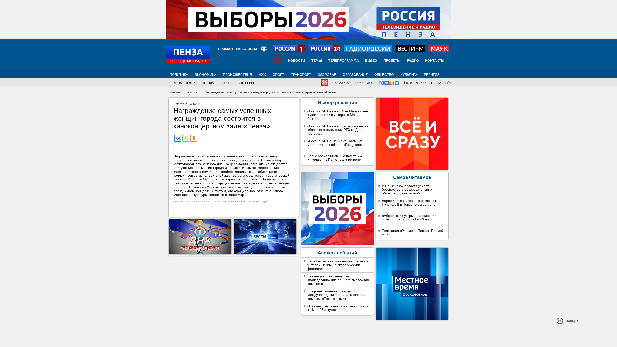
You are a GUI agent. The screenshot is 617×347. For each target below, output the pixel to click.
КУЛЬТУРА (409, 75)
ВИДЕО (371, 60)
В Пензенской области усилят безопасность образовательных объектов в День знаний (407, 189)
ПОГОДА (208, 83)
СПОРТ (278, 75)
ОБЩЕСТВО (384, 75)
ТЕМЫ (316, 60)
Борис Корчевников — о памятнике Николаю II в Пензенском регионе (335, 157)
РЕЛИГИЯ (432, 75)
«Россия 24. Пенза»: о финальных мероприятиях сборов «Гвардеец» (334, 143)
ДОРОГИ (227, 83)
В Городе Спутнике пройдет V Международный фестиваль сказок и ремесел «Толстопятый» (336, 294)
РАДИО (413, 60)
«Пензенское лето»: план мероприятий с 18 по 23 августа (338, 308)
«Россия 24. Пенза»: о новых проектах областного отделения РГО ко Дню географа (337, 129)
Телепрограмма (343, 60)
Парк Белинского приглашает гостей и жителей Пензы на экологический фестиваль (337, 265)
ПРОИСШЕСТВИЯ (237, 75)
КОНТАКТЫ (434, 60)
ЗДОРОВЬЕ (327, 75)
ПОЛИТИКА (179, 75)
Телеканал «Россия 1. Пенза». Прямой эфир (413, 232)
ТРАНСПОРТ (301, 75)
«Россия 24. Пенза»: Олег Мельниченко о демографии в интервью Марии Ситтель (338, 114)
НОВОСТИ (296, 60)
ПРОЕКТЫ (392, 60)
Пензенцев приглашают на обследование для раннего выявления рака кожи (338, 279)
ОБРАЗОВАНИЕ (355, 75)
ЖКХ (262, 75)
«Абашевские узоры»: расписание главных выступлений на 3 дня (409, 217)
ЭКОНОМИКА (205, 75)
